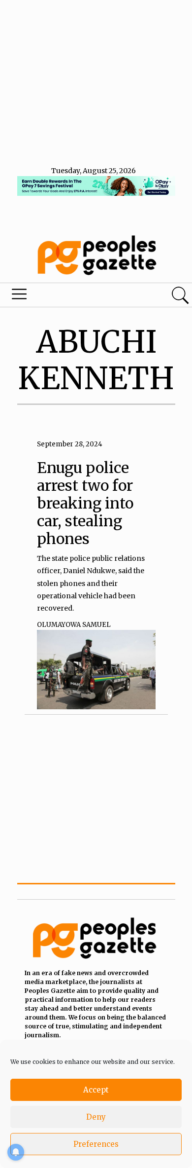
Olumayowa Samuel (74, 624)
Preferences (96, 1144)
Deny (96, 1117)
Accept (96, 1090)
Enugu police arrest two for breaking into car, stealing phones (85, 503)
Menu (65, 296)
